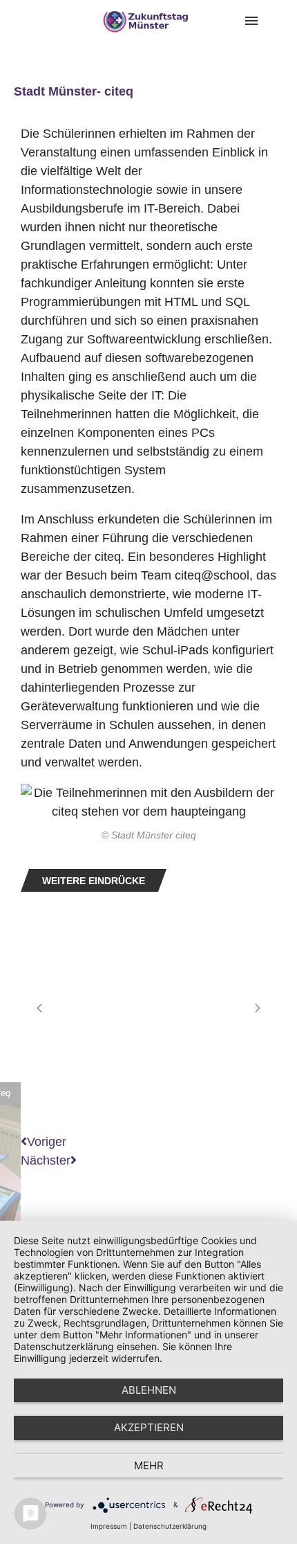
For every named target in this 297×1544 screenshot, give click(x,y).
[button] (39, 1008)
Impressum (108, 1526)
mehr (149, 1465)
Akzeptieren (149, 1427)
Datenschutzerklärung (170, 1526)
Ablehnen (149, 1390)
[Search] (283, 21)
